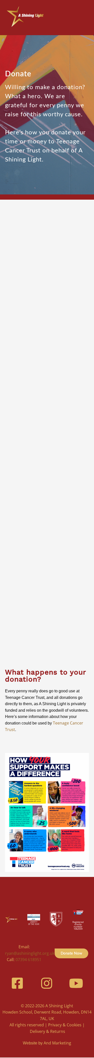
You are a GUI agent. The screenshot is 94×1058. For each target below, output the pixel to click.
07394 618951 (28, 959)
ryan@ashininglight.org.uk (29, 953)
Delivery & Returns (47, 1031)
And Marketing (57, 1043)
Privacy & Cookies (64, 1025)
